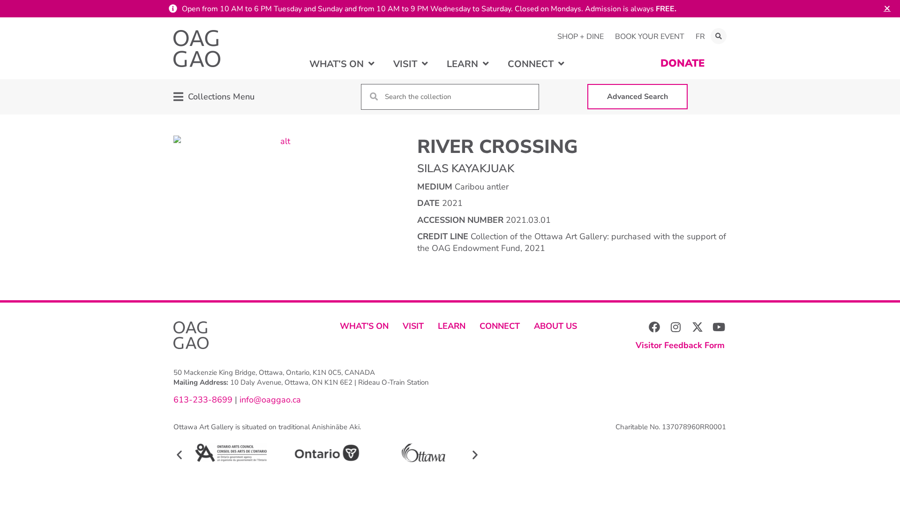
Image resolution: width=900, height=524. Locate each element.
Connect (500, 326)
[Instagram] (676, 327)
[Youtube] (719, 327)
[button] (719, 36)
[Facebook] (654, 327)
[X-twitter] (697, 327)
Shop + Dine (580, 36)
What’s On (364, 326)
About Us (555, 326)
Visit (413, 326)
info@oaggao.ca (269, 399)
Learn (451, 326)
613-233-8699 (202, 399)
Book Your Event (649, 36)
